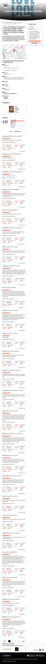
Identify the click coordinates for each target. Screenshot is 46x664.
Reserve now (35, 41)
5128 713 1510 (6, 89)
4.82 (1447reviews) (26, 15)
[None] (37, 29)
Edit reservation (35, 43)
